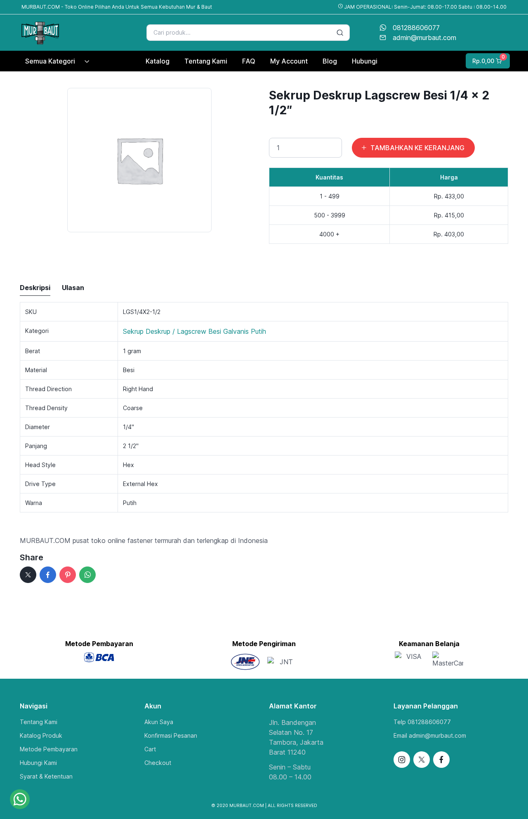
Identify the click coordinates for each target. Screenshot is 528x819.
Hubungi (364, 61)
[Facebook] (48, 574)
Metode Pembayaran (49, 749)
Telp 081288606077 (422, 721)
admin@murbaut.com (424, 37)
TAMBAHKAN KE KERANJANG (417, 148)
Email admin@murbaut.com (430, 735)
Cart (150, 749)
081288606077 (416, 28)
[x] (28, 574)
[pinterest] (67, 574)
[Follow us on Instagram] (402, 759)
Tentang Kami (38, 721)
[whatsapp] (87, 574)
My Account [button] (289, 61)
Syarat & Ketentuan (46, 776)
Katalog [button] (158, 61)
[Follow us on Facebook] (441, 759)
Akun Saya (158, 721)
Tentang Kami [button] (205, 61)
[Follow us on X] (421, 759)
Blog (330, 61)
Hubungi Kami (38, 762)
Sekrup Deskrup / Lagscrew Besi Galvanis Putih (194, 331)
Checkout (157, 762)
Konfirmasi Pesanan (170, 735)
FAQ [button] (248, 61)
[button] (487, 60)
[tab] (35, 288)
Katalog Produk (41, 735)
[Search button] (340, 32)
